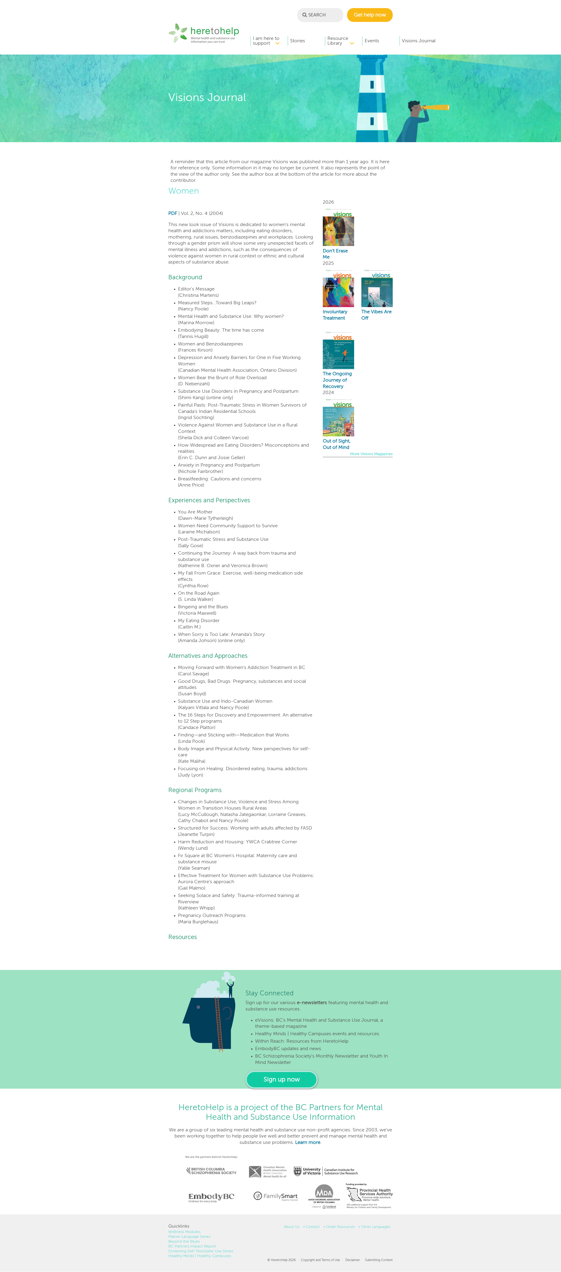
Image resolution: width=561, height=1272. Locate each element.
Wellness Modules (184, 1232)
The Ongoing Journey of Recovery (337, 380)
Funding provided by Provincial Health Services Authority (369, 1197)
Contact (313, 1227)
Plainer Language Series (189, 1237)
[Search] (304, 14)
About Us (292, 1227)
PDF (172, 213)
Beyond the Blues (184, 1242)
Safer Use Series (219, 1251)
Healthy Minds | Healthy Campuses (199, 1256)
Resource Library (337, 41)
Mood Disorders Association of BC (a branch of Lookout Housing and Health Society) (322, 1198)
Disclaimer (352, 1260)
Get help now (370, 15)
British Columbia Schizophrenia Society (208, 1165)
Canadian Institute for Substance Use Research (328, 1166)
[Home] (203, 42)
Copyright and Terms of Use (320, 1260)
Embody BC (209, 1198)
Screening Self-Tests (186, 1251)
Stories (297, 41)
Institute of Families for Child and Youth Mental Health (275, 1196)
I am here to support (266, 41)
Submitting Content (379, 1260)
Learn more (307, 1142)
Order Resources (340, 1227)
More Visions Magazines (371, 454)
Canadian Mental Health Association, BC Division (268, 1166)
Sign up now (282, 1080)
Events (372, 41)
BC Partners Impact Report (192, 1246)
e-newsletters (312, 1002)
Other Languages (375, 1227)
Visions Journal (418, 41)
